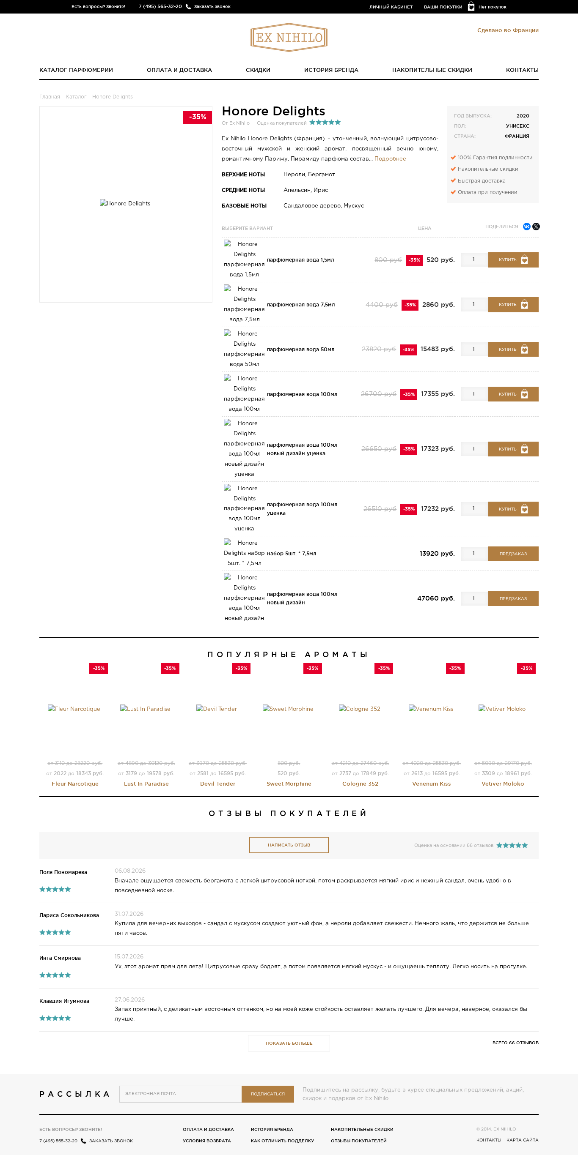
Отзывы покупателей (359, 1141)
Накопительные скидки (432, 70)
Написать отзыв (289, 845)
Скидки (258, 70)
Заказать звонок (212, 6)
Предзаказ (513, 554)
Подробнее (390, 159)
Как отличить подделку (282, 1141)
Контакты (522, 70)
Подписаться (268, 1094)
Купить (508, 260)
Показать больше (289, 1043)
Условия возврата (207, 1141)
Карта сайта (522, 1140)
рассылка (76, 1093)
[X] (536, 226)
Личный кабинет (391, 7)
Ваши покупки (443, 7)
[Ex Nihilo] (289, 38)
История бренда (331, 70)
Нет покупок (492, 7)
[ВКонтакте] (527, 226)
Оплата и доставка (179, 70)
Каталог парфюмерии (76, 70)
